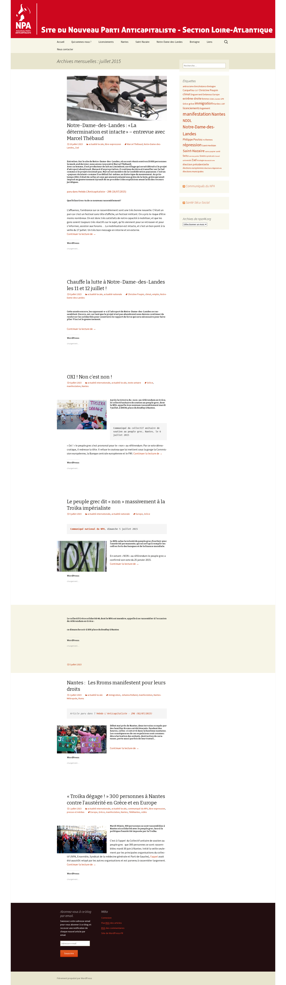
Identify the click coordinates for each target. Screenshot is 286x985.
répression (192, 144)
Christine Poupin (136, 294)
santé (218, 151)
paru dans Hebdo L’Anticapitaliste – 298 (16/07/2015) (96, 191)
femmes (205, 98)
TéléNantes (134, 812)
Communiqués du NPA (200, 186)
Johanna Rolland (129, 694)
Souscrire (69, 953)
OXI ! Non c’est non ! (89, 377)
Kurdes (216, 103)
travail (217, 156)
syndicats (210, 156)
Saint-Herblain (209, 145)
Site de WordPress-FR (112, 933)
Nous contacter (65, 49)
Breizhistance (200, 86)
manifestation (74, 386)
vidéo (144, 812)
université (187, 160)
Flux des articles (111, 922)
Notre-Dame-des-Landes (170, 41)
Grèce (150, 382)
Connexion (106, 917)
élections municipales (193, 171)
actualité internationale (99, 382)
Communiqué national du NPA (87, 529)
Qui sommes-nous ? (81, 41)
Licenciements (106, 41)
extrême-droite (192, 98)
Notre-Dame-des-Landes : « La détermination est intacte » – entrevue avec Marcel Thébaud (116, 131)
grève (191, 103)
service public (194, 156)
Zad (77, 147)
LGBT (223, 104)
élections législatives (213, 168)
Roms (81, 698)
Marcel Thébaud (135, 144)
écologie (200, 160)
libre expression (113, 144)
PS (204, 140)
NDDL (187, 120)
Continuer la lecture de (81, 234)
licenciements (191, 108)
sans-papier (210, 151)
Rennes (209, 139)
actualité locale (96, 144)
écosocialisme (210, 160)
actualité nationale (113, 294)
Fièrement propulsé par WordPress (74, 978)
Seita (186, 155)
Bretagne (195, 41)
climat (148, 294)
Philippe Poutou (192, 139)
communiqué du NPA (138, 808)
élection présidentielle (196, 164)
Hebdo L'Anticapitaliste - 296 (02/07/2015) (124, 713)
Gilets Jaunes (215, 99)
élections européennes (193, 168)
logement (205, 108)
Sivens (203, 155)
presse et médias (75, 812)
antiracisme (188, 86)
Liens (209, 41)
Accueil (60, 41)
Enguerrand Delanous (201, 94)
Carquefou (188, 90)
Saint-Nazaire (142, 41)
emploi (155, 294)
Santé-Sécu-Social (198, 202)
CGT (196, 90)
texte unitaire (134, 382)
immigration (114, 694)
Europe (139, 513)
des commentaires (112, 928)
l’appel (154, 856)
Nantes (124, 41)
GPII (222, 98)
